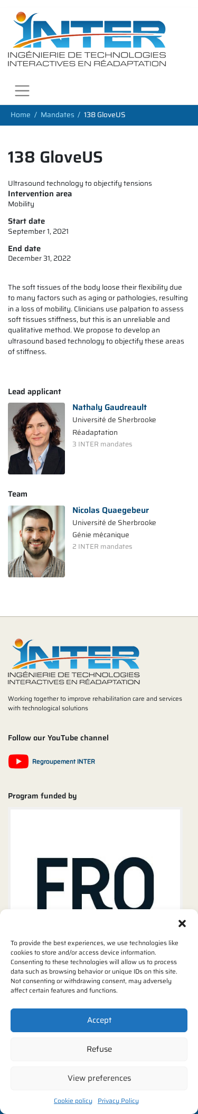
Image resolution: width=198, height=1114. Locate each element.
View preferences (99, 1078)
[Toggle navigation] (22, 91)
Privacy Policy (118, 1101)
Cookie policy (73, 1101)
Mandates (57, 115)
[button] (182, 922)
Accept (99, 1020)
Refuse (99, 1049)
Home (21, 115)
